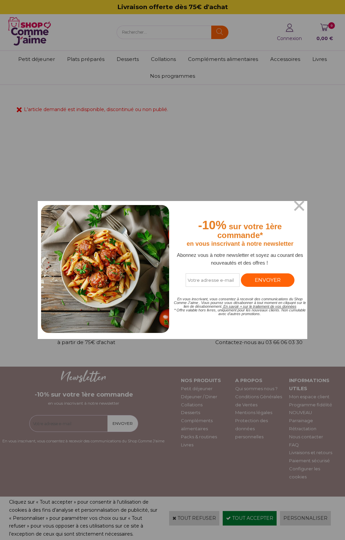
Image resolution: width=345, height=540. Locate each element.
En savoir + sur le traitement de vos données (259, 306)
